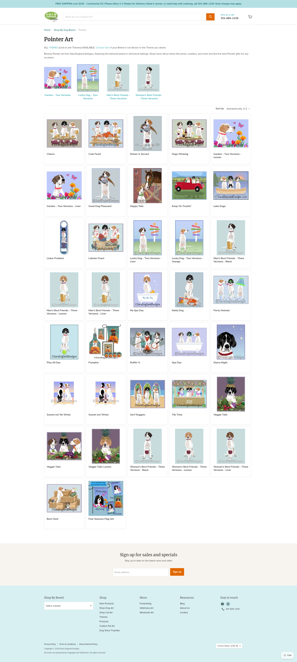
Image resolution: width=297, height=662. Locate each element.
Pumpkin (93, 362)
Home (47, 30)
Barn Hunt (52, 519)
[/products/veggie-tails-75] (230, 394)
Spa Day (176, 362)
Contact (184, 612)
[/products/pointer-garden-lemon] (230, 133)
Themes (103, 617)
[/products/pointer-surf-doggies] (147, 394)
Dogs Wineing (180, 154)
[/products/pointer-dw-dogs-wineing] (189, 133)
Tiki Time (177, 414)
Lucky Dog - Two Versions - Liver (145, 260)
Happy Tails (137, 206)
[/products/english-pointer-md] (189, 289)
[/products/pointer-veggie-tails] (64, 446)
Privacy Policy (50, 644)
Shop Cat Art (105, 612)
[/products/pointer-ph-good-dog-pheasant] (105, 185)
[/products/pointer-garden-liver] (64, 185)
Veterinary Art (146, 608)
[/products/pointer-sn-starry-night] (230, 342)
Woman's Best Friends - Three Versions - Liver (230, 468)
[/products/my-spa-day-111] (147, 289)
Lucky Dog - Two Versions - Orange (187, 260)
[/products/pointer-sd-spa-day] (189, 342)
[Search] (210, 16)
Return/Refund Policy (88, 644)
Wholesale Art (147, 612)
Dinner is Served (139, 154)
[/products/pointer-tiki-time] (189, 394)
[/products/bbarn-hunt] (64, 498)
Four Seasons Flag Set (101, 519)
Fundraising (145, 603)
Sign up (177, 572)
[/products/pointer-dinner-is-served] (147, 133)
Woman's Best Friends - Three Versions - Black (147, 468)
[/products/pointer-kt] (189, 185)
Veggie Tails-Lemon (99, 467)
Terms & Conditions (67, 644)
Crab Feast (94, 154)
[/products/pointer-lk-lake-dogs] (230, 185)
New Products (106, 603)
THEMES (53, 47)
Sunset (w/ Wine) (98, 414)
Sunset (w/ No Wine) (59, 414)
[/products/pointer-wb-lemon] (189, 446)
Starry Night (220, 362)
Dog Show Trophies (109, 630)
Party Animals (221, 310)
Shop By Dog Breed (64, 30)
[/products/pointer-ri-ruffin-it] (147, 342)
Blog (182, 603)
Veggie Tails (220, 414)
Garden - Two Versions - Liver (64, 206)
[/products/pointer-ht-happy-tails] (147, 185)
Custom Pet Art (107, 626)
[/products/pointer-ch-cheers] (64, 133)
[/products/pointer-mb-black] (230, 237)
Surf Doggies (137, 414)
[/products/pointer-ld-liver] (147, 237)
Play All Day (53, 362)
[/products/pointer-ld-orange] (189, 237)
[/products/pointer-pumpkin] (105, 342)
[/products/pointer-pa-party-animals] (230, 289)
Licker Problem (55, 258)
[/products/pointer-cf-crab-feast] (105, 133)
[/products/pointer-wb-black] (147, 446)
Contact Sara (103, 47)
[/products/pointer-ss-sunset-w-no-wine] (64, 394)
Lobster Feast (96, 258)
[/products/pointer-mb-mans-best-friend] (64, 289)
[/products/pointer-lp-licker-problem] (64, 237)
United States (227, 646)
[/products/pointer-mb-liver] (105, 289)
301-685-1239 (229, 18)
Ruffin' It (135, 362)
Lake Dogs (219, 206)
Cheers (51, 154)
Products (103, 621)
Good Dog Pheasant (100, 206)
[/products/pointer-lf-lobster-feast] (105, 237)
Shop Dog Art (106, 608)
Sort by (220, 108)
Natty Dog (178, 310)
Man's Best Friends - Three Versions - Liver (103, 312)
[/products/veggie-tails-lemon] (105, 446)
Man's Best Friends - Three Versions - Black (228, 260)
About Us (185, 608)
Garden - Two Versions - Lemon (227, 155)
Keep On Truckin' (181, 206)
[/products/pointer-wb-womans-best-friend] (230, 446)
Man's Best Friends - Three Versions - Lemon (62, 312)
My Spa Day (137, 310)
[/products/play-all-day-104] (64, 342)
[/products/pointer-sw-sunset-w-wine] (105, 394)
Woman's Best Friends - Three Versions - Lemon (189, 468)
